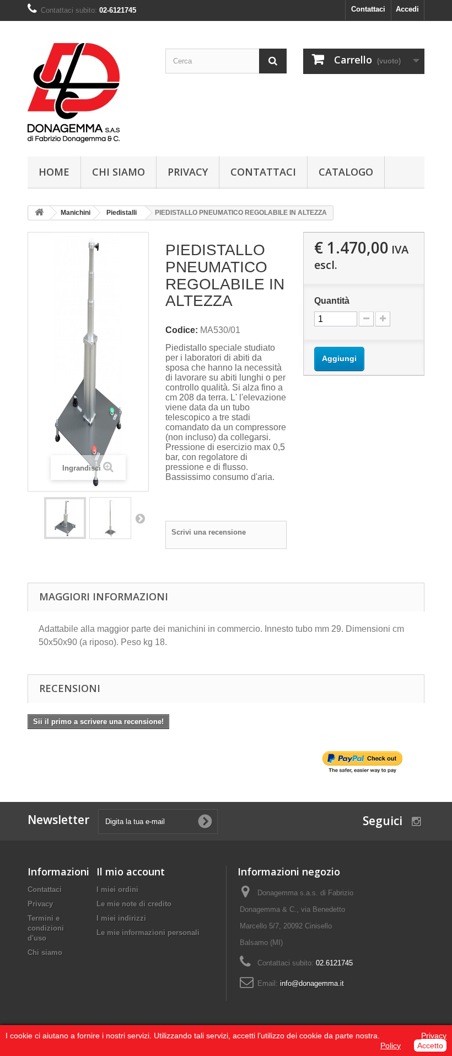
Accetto (430, 1045)
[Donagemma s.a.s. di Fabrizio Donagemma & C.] (88, 92)
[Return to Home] (39, 213)
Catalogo (346, 171)
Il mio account (130, 871)
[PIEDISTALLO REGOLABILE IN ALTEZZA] (65, 518)
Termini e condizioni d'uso (46, 928)
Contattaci (368, 9)
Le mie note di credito (133, 904)
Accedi (407, 9)
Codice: (181, 330)
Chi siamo (118, 171)
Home (54, 171)
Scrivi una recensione (208, 532)
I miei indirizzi (121, 918)
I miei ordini (117, 889)
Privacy (188, 171)
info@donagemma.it (312, 983)
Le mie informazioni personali (148, 932)
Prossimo (140, 518)
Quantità (331, 300)
